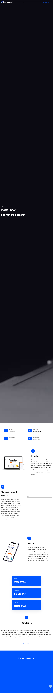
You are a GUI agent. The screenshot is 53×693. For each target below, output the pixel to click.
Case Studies (37, 2)
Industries (15, 2)
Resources (29, 2)
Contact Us (46, 2)
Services (9, 2)
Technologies (22, 2)
